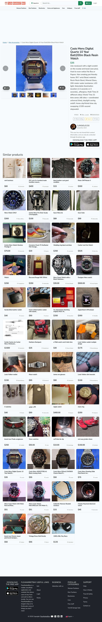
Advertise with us (57, 586)
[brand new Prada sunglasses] (14, 427)
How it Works (87, 590)
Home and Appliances (53, 8)
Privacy (85, 598)
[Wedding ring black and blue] (63, 233)
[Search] (80, 3)
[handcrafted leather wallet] (14, 297)
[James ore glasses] (63, 362)
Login (95, 3)
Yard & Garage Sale (74, 608)
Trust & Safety (88, 594)
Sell (38, 586)
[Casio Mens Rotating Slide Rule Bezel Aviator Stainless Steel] (87, 459)
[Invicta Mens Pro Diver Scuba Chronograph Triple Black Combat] (38, 200)
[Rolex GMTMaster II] (87, 168)
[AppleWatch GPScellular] (87, 297)
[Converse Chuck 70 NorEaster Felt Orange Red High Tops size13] (38, 233)
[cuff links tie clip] (63, 427)
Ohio (83, 115)
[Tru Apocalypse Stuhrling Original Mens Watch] (63, 297)
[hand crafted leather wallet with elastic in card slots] (38, 297)
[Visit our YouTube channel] (52, 616)
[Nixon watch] (38, 362)
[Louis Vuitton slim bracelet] (87, 362)
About (39, 590)
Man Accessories (14, 42)
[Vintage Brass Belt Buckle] (38, 524)
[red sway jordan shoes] (87, 427)
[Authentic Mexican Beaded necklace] (63, 491)
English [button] (70, 616)
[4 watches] (14, 394)
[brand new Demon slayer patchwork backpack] (14, 524)
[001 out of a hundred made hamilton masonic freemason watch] (38, 168)
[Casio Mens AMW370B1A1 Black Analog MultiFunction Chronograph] (38, 459)
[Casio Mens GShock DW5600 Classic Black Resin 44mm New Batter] (63, 459)
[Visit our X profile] (55, 616)
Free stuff (77, 8)
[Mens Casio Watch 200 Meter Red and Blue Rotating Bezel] (14, 491)
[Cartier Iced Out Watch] (87, 233)
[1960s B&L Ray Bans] (63, 524)
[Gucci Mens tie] (63, 200)
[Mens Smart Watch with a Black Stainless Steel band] (63, 265)
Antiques (69, 8)
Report (89, 119)
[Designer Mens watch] (87, 265)
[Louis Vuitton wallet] (14, 362)
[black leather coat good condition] (63, 168)
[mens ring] (87, 394)
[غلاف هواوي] (38, 394)
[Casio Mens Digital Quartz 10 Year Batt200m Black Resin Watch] (14, 459)
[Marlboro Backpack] (38, 330)
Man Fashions (32, 8)
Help (84, 586)
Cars (63, 8)
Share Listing (79, 119)
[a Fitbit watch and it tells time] (63, 330)
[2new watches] (38, 427)
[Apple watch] (63, 394)
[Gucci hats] (87, 200)
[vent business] (14, 168)
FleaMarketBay (45, 616)
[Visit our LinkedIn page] (61, 616)
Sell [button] (89, 3)
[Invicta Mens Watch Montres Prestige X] (14, 233)
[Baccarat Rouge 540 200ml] (38, 265)
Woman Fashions (21, 8)
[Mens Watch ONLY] (14, 200)
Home (5, 42)
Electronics (42, 8)
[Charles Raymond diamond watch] (87, 491)
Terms (85, 602)
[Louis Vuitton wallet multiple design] (87, 330)
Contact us (86, 606)
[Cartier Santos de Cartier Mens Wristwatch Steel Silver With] (14, 330)
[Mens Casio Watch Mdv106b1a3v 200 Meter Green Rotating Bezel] (38, 491)
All (85, 8)
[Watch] (14, 265)
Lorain (87, 115)
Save (96, 119)
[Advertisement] (51, 26)
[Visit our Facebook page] (58, 616)
